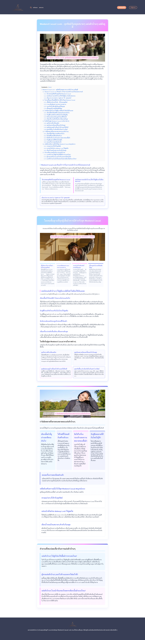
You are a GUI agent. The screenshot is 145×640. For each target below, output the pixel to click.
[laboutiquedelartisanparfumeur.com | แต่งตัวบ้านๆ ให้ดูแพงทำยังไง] (18, 7)
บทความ (41, 7)
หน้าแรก (35, 7)
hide (50, 87)
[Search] (31, 7)
